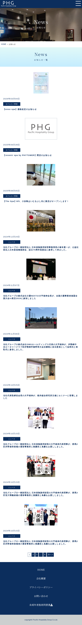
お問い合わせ (41, 596)
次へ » (50, 554)
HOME (3, 44)
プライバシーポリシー (41, 587)
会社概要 (41, 578)
